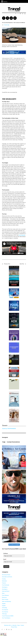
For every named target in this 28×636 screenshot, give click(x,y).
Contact (22, 625)
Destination (4, 580)
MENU (5, 2)
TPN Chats (4, 613)
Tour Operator (5, 609)
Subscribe (14, 625)
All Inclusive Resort (6, 574)
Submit (6, 567)
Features (4, 582)
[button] (2, 1)
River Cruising (5, 599)
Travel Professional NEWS (7, 615)
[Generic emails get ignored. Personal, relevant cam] (14, 482)
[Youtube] (11, 630)
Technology (4, 607)
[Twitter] (4, 629)
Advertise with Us (8, 625)
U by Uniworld (22, 235)
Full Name (5, 553)
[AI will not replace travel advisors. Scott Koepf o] (14, 530)
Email (4, 559)
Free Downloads (5, 585)
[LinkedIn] (9, 630)
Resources (4, 597)
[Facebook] (2, 630)
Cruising (4, 578)
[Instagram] (7, 630)
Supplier (4, 603)
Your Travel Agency (6, 617)
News (3, 593)
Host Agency (4, 587)
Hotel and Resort (5, 591)
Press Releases (5, 595)
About (18, 625)
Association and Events (7, 576)
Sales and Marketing (6, 601)
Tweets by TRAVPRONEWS (9, 428)
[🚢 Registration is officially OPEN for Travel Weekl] (14, 506)
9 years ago (6, 24)
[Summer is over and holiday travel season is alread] (14, 457)
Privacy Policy (14, 626)
